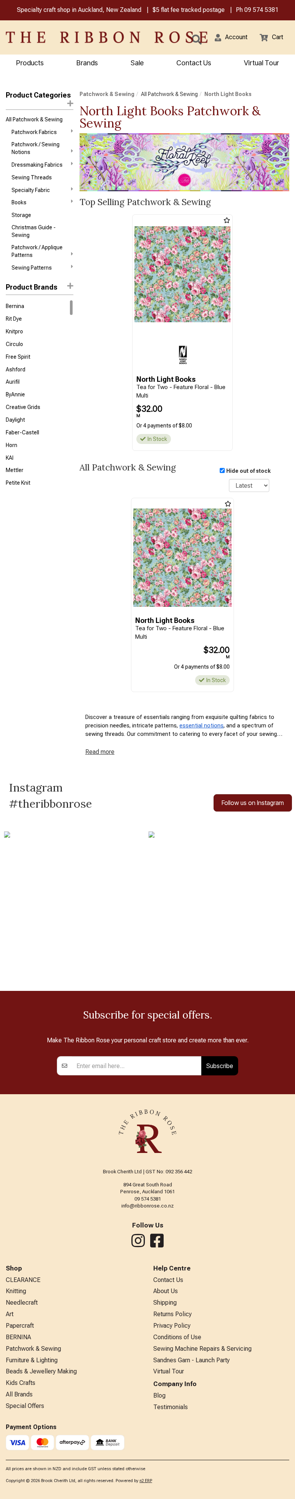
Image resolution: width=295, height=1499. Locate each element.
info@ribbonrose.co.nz (147, 1206)
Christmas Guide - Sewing (34, 231)
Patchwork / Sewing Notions (36, 148)
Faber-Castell (22, 432)
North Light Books (228, 94)
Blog (159, 1395)
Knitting (16, 1291)
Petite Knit (18, 483)
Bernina (15, 306)
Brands (87, 63)
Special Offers (25, 1406)
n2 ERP (145, 1481)
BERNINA (18, 1337)
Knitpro (14, 331)
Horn (11, 445)
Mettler (14, 470)
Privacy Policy (172, 1325)
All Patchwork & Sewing (34, 119)
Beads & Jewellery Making (41, 1371)
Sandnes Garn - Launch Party (191, 1360)
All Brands (19, 1394)
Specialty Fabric (31, 190)
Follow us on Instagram (253, 803)
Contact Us (193, 63)
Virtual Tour (261, 63)
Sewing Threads (32, 177)
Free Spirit (18, 357)
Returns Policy (172, 1314)
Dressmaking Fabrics (37, 165)
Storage (21, 215)
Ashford (15, 369)
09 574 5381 (261, 9)
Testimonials (170, 1407)
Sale (137, 63)
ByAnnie (15, 394)
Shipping (165, 1302)
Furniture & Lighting (32, 1360)
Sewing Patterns (32, 268)
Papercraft (20, 1325)
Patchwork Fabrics (34, 132)
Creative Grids (23, 407)
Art (9, 1314)
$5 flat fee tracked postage (188, 9)
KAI (9, 458)
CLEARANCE (23, 1280)
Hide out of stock (248, 471)
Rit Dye (14, 319)
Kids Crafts (20, 1382)
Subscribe (219, 1066)
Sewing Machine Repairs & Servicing (202, 1348)
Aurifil (13, 382)
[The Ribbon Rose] (61, 37)
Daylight (15, 420)
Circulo (14, 344)
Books (19, 202)
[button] (231, 37)
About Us (165, 1291)
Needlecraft (22, 1302)
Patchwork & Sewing (107, 94)
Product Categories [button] (38, 95)
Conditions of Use (177, 1337)
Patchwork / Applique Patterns (37, 251)
